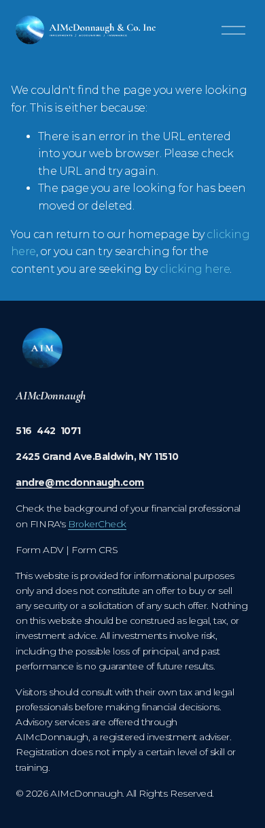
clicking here (195, 269)
